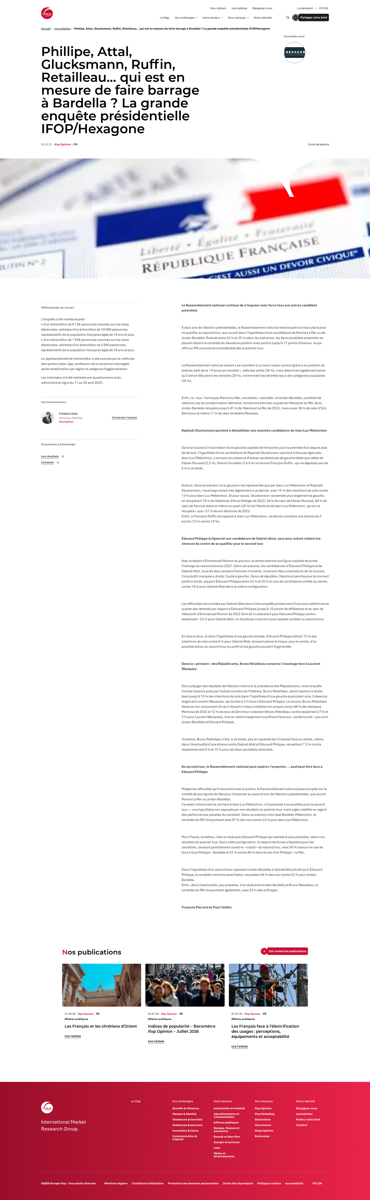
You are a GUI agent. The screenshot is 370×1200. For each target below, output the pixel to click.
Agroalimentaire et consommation (226, 1115)
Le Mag (164, 18)
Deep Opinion (264, 1130)
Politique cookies (269, 1183)
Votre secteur (211, 18)
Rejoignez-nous (262, 8)
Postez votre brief (308, 1119)
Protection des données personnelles (193, 1183)
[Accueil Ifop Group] (47, 13)
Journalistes (239, 8)
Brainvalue (262, 1136)
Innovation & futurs (185, 1130)
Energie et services (227, 1142)
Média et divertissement (224, 1154)
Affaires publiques (226, 1122)
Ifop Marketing (264, 1114)
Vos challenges (184, 18)
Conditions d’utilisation (148, 1183)
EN (326, 8)
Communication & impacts (184, 1137)
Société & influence (185, 1108)
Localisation (305, 8)
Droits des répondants (238, 1183)
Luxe (217, 1148)
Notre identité (263, 18)
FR (320, 8)
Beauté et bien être (227, 1136)
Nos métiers (218, 8)
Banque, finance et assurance (226, 1129)
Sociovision (263, 1119)
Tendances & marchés (187, 1119)
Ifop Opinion (263, 1108)
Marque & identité (184, 1114)
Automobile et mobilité (229, 1108)
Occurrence (263, 1125)
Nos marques (237, 18)
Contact (301, 1125)
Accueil (46, 28)
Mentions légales (115, 1183)
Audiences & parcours (187, 1125)
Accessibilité (294, 1183)
